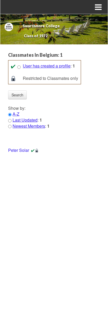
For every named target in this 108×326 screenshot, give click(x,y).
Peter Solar (18, 150)
